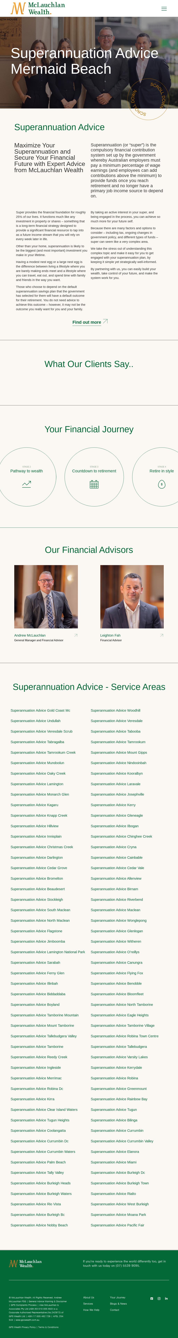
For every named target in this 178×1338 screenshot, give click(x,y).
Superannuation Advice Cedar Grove (39, 868)
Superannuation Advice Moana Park (118, 1215)
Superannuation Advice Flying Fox (117, 973)
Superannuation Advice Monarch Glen (40, 794)
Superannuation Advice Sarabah (35, 962)
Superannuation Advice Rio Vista (36, 1204)
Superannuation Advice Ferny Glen (37, 973)
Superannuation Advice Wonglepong (119, 920)
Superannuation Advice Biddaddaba (38, 994)
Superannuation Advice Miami (113, 1162)
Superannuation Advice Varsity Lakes (119, 1057)
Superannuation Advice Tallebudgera (119, 1047)
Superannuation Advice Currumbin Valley (122, 1141)
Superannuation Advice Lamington (37, 784)
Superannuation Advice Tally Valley (37, 1172)
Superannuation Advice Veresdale (117, 721)
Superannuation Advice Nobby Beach (39, 1225)
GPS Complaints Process (24, 1305)
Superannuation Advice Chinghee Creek (121, 836)
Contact (114, 1310)
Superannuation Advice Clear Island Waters (44, 1110)
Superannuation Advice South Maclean (40, 910)
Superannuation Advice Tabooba (115, 731)
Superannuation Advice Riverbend (117, 899)
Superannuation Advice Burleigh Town (120, 1183)
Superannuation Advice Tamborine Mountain (45, 1015)
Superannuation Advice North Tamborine (122, 1004)
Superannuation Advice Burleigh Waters (41, 1194)
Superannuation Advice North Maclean (40, 920)
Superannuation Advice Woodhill (115, 710)
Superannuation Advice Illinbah (34, 983)
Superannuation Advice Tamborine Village (123, 1025)
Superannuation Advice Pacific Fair (117, 1225)
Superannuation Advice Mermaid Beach (85, 61)
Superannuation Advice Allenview (116, 878)
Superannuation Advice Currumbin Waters (43, 1152)
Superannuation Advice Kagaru (34, 805)
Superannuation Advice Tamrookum (118, 742)
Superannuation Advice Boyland (35, 1004)
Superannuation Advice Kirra (32, 1099)
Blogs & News (118, 1303)
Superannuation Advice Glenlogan (117, 931)
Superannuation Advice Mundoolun (37, 763)
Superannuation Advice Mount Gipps (119, 752)
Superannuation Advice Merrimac (36, 1078)
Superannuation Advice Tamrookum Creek (43, 752)
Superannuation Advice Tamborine (37, 1047)
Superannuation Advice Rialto (113, 1194)
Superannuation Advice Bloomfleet (117, 994)
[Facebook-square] (152, 1298)
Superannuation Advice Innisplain (36, 836)
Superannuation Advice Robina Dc (37, 1089)
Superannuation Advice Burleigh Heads (41, 1183)
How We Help (91, 1310)
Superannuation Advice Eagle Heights (120, 1015)
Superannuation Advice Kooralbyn (117, 773)
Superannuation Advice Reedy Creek (39, 1057)
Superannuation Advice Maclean (115, 910)
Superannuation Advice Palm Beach (38, 1162)
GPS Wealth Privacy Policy (22, 1327)
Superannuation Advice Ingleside (36, 1067)
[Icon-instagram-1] (159, 1298)
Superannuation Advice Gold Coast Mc (40, 710)
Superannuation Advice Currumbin (117, 1130)
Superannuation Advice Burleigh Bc (38, 1215)
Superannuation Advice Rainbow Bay (119, 1099)
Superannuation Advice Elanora (115, 1152)
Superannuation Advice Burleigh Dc (118, 1172)
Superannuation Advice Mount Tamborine (42, 1025)
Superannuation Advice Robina (114, 1078)
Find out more (86, 322)
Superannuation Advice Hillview (34, 826)
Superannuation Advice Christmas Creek (42, 847)
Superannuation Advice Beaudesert (38, 889)
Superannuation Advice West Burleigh (120, 1204)
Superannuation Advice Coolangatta (38, 1130)
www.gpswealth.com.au (27, 1319)
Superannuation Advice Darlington (37, 857)
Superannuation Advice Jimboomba (38, 941)
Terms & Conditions (48, 1327)
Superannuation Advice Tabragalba (37, 742)
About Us (88, 1297)
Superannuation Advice (59, 127)
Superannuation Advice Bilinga (114, 1120)
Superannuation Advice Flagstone (36, 931)
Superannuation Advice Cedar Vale (117, 868)
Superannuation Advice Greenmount (119, 1089)
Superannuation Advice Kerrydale (116, 1067)
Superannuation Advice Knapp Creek (39, 815)
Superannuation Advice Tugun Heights (40, 1120)
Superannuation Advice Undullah (35, 721)
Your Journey (117, 1297)
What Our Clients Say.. (89, 364)
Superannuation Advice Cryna (113, 847)
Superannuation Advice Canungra (116, 962)
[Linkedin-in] (166, 1298)
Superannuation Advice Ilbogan (115, 826)
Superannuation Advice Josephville (117, 794)
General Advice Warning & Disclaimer (48, 1301)
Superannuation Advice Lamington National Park (48, 952)
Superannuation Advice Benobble (116, 983)
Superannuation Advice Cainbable (117, 857)
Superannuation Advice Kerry (113, 805)
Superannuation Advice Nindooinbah (118, 763)
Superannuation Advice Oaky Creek (38, 773)
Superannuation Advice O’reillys (115, 952)
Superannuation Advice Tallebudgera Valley (44, 1036)
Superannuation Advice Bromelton (37, 878)
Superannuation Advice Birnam (114, 889)
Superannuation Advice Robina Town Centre (125, 1036)
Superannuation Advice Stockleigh (37, 899)
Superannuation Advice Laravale (115, 784)
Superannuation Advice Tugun (114, 1110)
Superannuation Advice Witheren (116, 941)
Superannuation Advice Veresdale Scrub (41, 731)
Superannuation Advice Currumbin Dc (39, 1141)
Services (88, 1303)
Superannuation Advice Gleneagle (117, 815)
